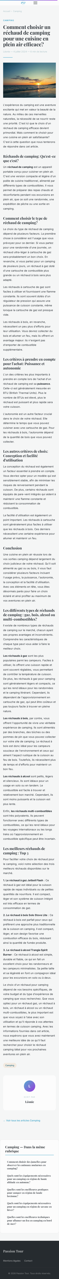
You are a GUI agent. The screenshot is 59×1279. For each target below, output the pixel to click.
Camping (17, 11)
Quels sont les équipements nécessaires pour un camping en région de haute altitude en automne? (29, 1179)
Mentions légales (11, 1260)
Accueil (6, 11)
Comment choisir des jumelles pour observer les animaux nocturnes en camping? (26, 1165)
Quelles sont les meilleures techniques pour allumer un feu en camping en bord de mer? (29, 1220)
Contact (28, 1260)
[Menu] (35, 2)
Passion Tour (13, 1251)
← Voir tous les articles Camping (21, 1120)
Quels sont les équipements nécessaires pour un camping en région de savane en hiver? (29, 1207)
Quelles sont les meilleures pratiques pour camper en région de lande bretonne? (27, 1193)
